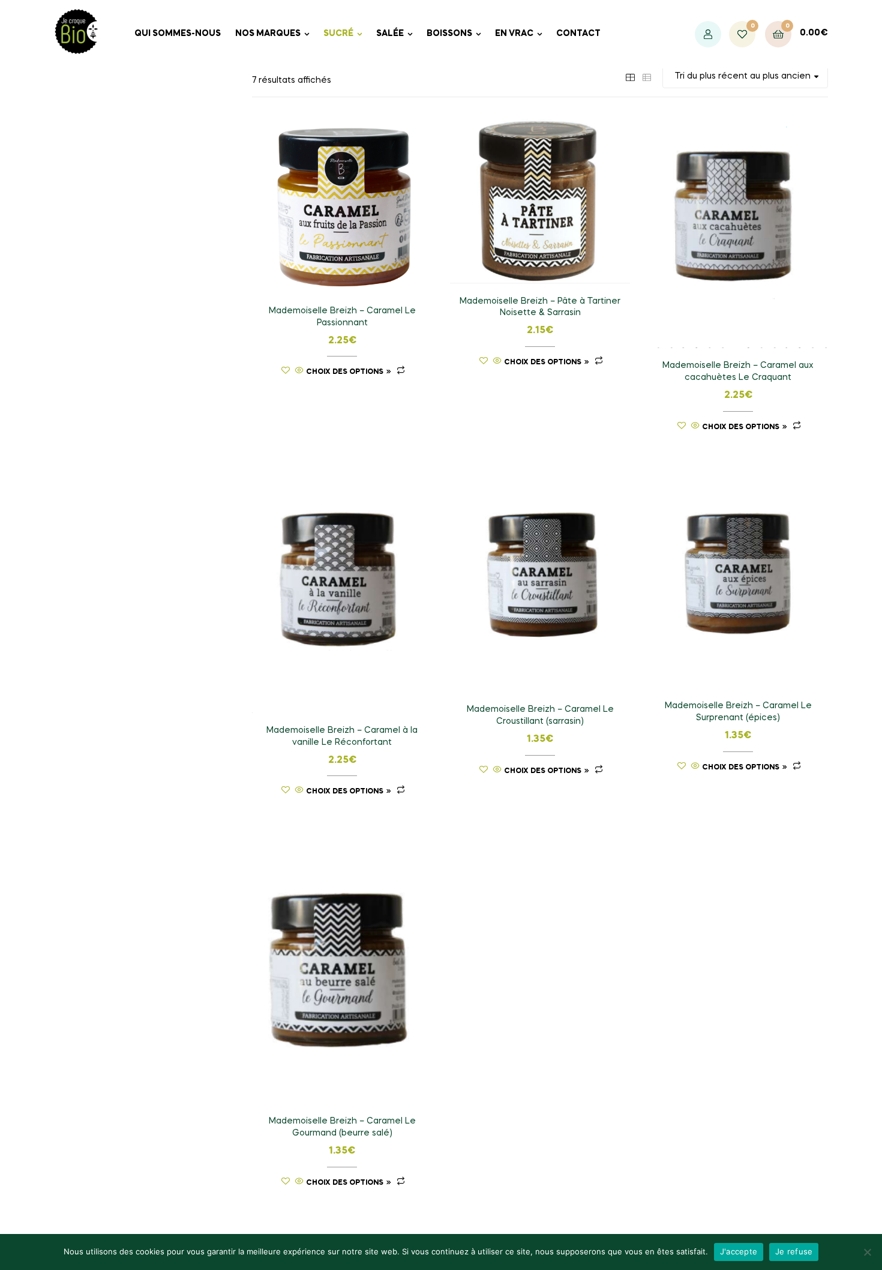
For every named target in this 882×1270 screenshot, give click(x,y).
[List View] (647, 76)
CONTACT (578, 33)
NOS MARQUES (268, 33)
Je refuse (793, 1251)
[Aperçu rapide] (299, 371)
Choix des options (344, 372)
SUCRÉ (338, 33)
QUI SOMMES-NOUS (177, 33)
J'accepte (738, 1251)
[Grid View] (630, 76)
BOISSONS (449, 33)
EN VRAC (514, 33)
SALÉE (390, 33)
